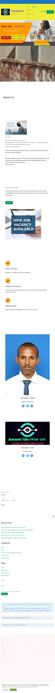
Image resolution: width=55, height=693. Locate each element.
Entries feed (4, 570)
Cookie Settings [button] (5, 689)
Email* (3, 586)
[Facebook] (23, 406)
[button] (36, 6)
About (33, 6)
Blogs (2, 550)
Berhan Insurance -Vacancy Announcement (12, 532)
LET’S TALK (9, 202)
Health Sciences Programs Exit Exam (11, 552)
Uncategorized (5, 558)
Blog (2, 547)
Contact (29, 10)
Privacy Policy (30, 13)
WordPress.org (5, 575)
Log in (3, 567)
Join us (50, 12)
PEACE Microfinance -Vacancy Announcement (13, 537)
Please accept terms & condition (11, 591)
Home (28, 6)
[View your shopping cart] (44, 12)
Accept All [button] (13, 689)
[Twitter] (27, 406)
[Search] (52, 516)
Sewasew (17, 11)
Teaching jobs (5, 555)
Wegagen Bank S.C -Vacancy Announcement (13, 527)
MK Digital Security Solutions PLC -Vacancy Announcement (17, 530)
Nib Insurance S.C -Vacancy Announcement (12, 535)
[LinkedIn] (32, 406)
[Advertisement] (27, 481)
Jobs (28, 17)
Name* (3, 580)
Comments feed (5, 572)
